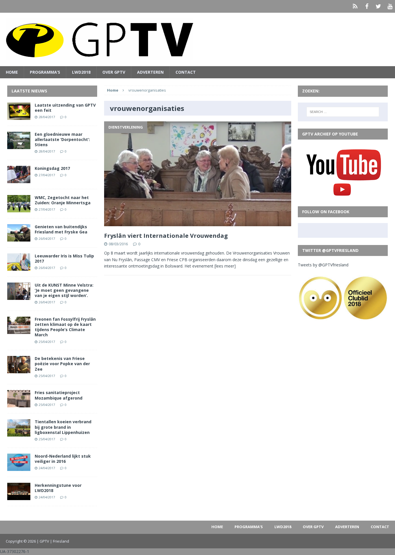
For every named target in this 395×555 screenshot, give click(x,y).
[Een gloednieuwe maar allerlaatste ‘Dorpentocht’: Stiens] (18, 145)
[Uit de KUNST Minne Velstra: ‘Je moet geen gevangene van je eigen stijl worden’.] (18, 296)
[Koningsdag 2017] (18, 179)
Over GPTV (113, 72)
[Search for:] (342, 112)
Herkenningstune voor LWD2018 (58, 487)
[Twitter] (378, 6)
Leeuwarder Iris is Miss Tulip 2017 (64, 258)
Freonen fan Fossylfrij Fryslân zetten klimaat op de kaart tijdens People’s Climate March (65, 327)
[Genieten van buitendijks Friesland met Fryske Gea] (18, 238)
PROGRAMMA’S (45, 72)
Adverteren (150, 72)
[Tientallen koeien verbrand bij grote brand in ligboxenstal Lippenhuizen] (18, 433)
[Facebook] (366, 6)
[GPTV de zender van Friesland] (197, 39)
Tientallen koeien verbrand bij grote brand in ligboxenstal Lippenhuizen (63, 427)
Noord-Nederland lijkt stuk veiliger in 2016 (63, 458)
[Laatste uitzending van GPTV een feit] (18, 116)
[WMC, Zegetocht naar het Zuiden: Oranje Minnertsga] (18, 208)
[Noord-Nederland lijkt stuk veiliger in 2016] (18, 467)
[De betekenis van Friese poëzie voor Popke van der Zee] (18, 370)
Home (12, 72)
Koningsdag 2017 (52, 168)
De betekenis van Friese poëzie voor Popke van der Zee (62, 364)
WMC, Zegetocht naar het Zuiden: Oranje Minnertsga (63, 200)
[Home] (355, 6)
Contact (186, 72)
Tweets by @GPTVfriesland (323, 265)
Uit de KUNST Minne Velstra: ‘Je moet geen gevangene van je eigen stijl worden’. (64, 290)
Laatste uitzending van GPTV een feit (65, 107)
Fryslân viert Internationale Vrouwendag (166, 236)
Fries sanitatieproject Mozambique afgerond (58, 395)
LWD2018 (81, 72)
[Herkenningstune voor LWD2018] (18, 496)
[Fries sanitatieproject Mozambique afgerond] (18, 404)
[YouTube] (390, 6)
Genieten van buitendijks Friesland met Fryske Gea (61, 229)
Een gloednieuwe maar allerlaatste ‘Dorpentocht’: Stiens (62, 139)
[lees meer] (225, 266)
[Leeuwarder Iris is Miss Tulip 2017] (18, 267)
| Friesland (59, 541)
